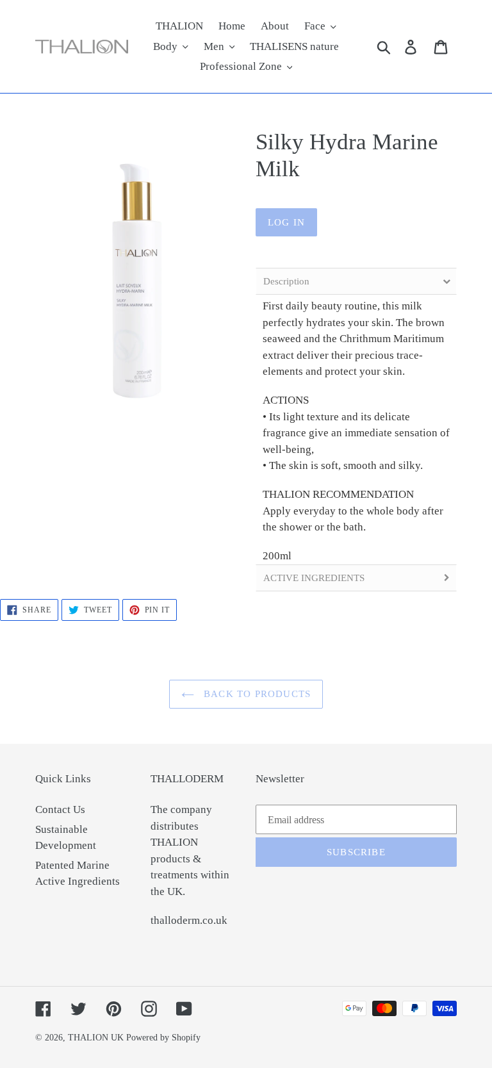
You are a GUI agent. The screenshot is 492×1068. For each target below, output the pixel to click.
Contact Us (60, 809)
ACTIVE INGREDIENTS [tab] (314, 578)
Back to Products (256, 694)
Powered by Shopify (163, 1037)
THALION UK (96, 1037)
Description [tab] (286, 281)
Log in (286, 222)
